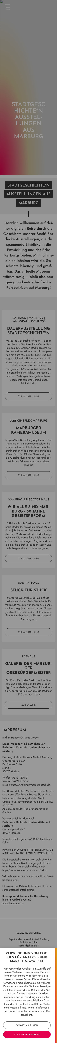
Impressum (34, 1011)
